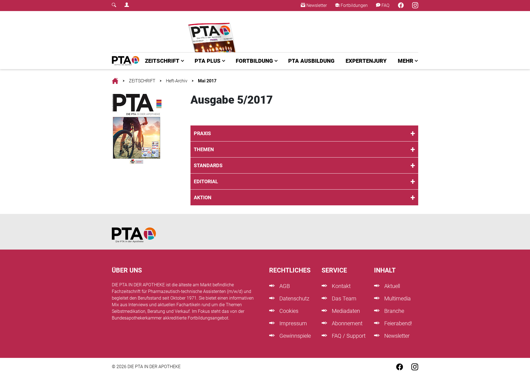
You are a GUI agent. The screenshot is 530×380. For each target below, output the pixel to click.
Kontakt (340, 286)
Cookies (288, 311)
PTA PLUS (208, 60)
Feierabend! (397, 323)
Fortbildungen (354, 5)
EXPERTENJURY (366, 60)
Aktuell (391, 286)
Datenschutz (293, 298)
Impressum (292, 323)
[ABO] (213, 31)
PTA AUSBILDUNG (311, 60)
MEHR (405, 60)
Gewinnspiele (294, 335)
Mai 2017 (207, 80)
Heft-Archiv (176, 80)
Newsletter (316, 5)
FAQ (384, 5)
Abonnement (346, 323)
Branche (393, 311)
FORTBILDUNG (254, 60)
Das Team (343, 298)
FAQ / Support (347, 335)
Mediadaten (345, 311)
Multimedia (397, 298)
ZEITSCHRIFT (162, 60)
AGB (284, 286)
